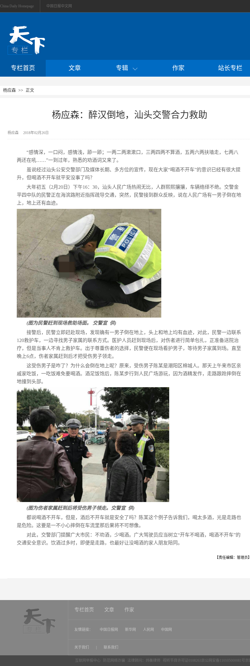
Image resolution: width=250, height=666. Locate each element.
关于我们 (82, 647)
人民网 (148, 630)
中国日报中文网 (59, 6)
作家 (178, 68)
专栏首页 (23, 68)
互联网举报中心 (88, 660)
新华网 (130, 630)
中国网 (166, 630)
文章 (75, 68)
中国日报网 (109, 630)
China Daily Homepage (17, 6)
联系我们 (111, 647)
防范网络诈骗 (114, 660)
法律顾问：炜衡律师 (143, 660)
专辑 (124, 68)
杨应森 (9, 90)
